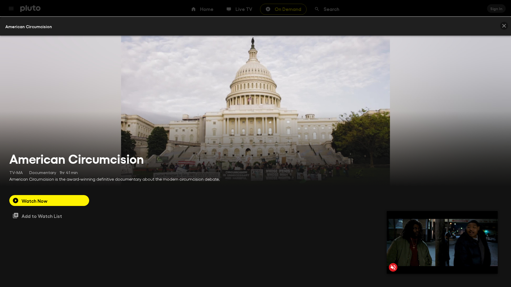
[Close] (504, 26)
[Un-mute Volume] (393, 267)
